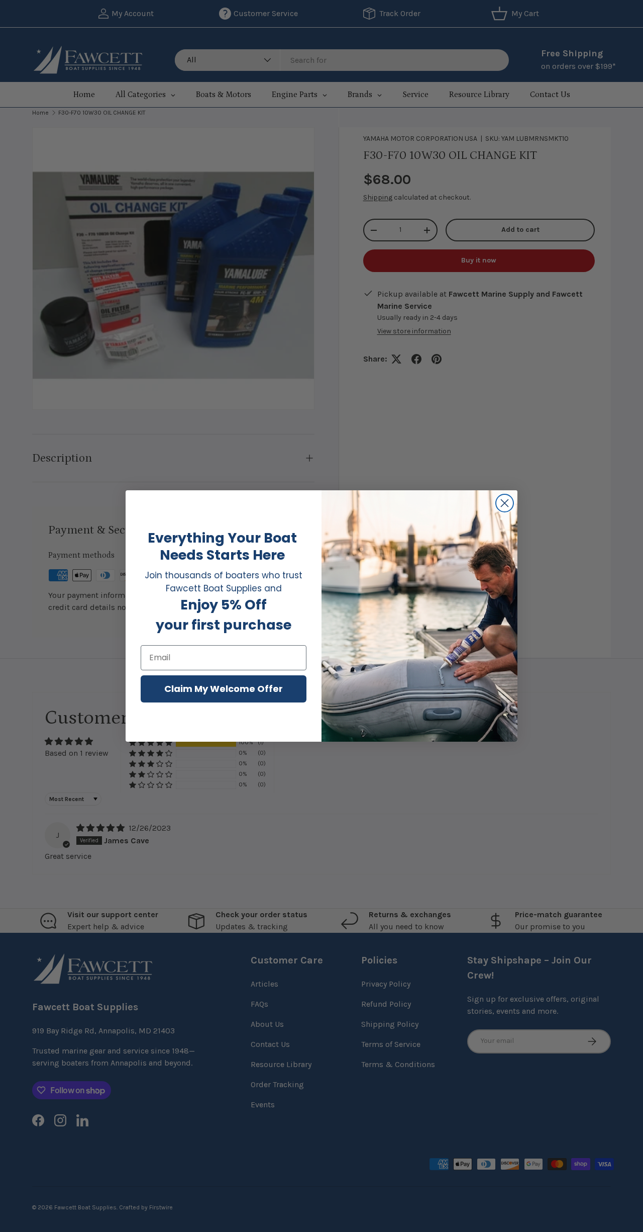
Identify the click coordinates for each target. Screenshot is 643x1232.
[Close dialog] (504, 503)
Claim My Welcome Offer (223, 688)
